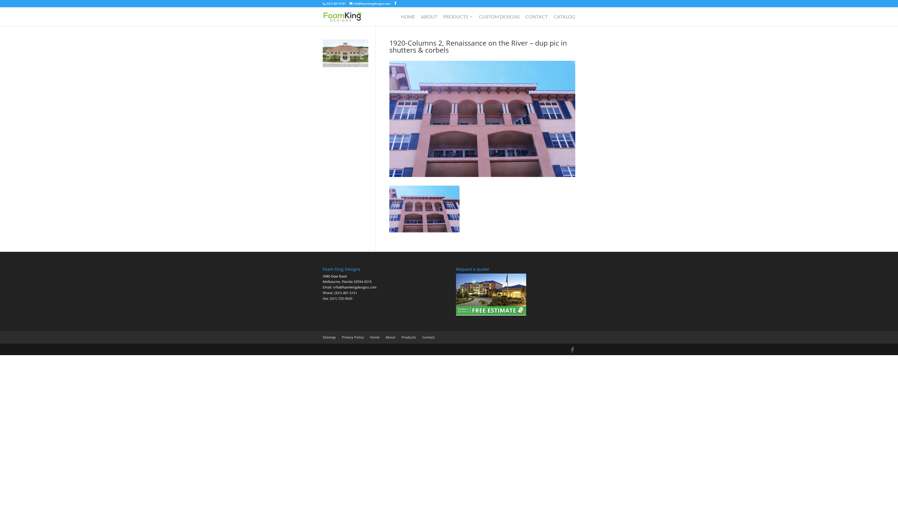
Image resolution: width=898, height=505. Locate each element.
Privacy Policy (353, 337)
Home (408, 17)
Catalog (564, 17)
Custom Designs (499, 17)
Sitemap (329, 337)
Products (455, 17)
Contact (536, 17)
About (429, 17)
